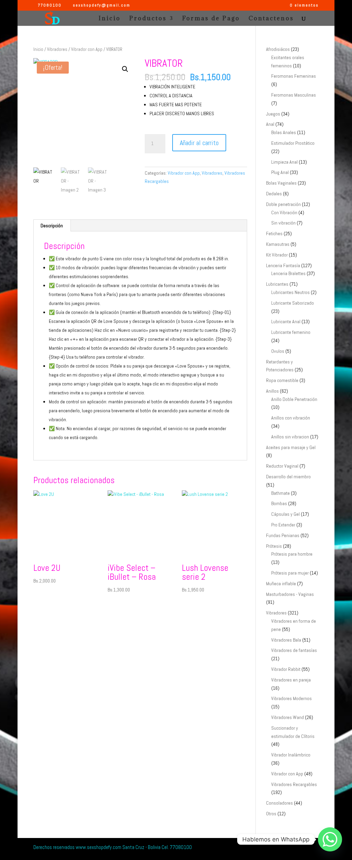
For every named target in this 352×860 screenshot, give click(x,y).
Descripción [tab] (52, 225)
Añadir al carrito (199, 142)
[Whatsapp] (330, 839)
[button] (125, 69)
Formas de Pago (211, 19)
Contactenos (271, 19)
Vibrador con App (86, 49)
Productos (148, 19)
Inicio (110, 19)
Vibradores (57, 49)
